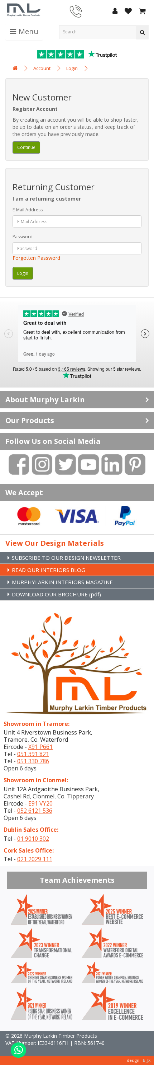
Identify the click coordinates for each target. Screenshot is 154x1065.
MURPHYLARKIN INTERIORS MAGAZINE (62, 582)
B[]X (146, 1060)
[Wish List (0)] (128, 11)
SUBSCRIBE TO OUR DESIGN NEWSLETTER (66, 557)
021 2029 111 (34, 859)
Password (23, 237)
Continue (26, 147)
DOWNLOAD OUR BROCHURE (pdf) (56, 594)
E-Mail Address (28, 210)
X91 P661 (40, 747)
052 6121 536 (34, 811)
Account (41, 68)
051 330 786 (33, 761)
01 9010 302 (33, 839)
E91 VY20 (40, 803)
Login (72, 68)
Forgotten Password (36, 257)
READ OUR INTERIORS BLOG (48, 569)
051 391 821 (33, 754)
